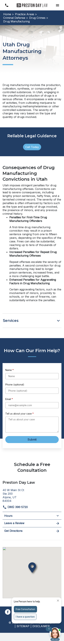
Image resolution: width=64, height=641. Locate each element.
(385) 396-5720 (17, 507)
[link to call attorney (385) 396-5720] (6, 5)
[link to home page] (32, 5)
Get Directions (13, 530)
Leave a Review (14, 523)
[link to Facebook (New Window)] (7, 612)
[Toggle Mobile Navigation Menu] (57, 5)
